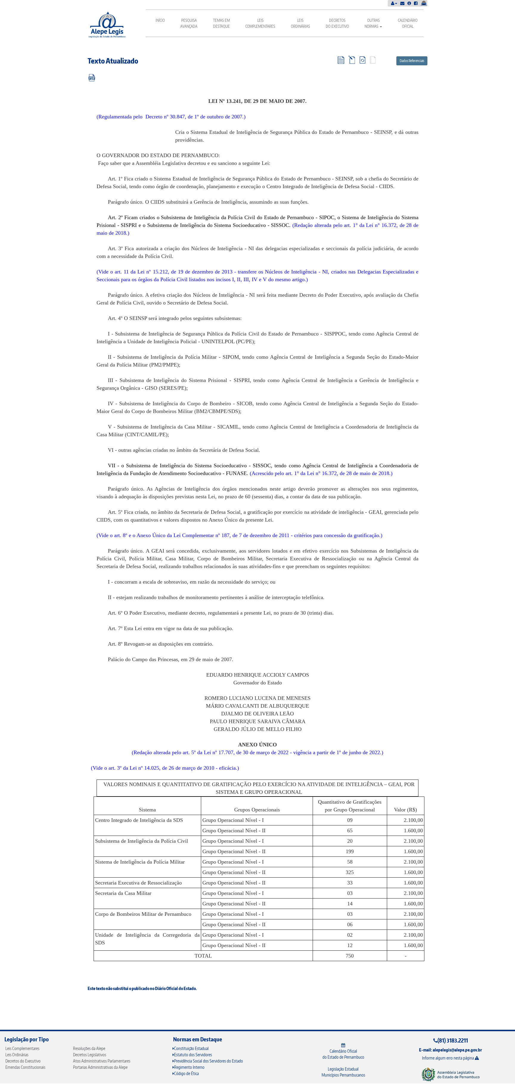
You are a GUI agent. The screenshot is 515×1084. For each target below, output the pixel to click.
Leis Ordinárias (300, 23)
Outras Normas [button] (372, 23)
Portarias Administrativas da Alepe (100, 1067)
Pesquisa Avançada (188, 23)
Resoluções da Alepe (89, 1048)
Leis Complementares (260, 23)
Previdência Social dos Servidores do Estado (208, 1060)
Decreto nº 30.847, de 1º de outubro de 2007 (193, 117)
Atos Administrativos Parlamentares (101, 1060)
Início (160, 20)
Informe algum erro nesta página (448, 1057)
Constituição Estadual (191, 1048)
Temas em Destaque (221, 23)
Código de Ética (186, 1073)
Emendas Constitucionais (25, 1067)
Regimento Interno (189, 1067)
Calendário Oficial (408, 23)
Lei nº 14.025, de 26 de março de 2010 (172, 768)
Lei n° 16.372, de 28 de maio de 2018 (348, 473)
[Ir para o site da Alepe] (450, 1074)
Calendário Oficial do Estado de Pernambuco (343, 1054)
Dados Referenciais (412, 60)
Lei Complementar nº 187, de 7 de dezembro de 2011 (231, 535)
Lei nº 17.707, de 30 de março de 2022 (246, 752)
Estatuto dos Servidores (193, 1054)
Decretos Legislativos (89, 1054)
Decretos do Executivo (337, 23)
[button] (394, 3)
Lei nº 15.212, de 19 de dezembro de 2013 (184, 272)
